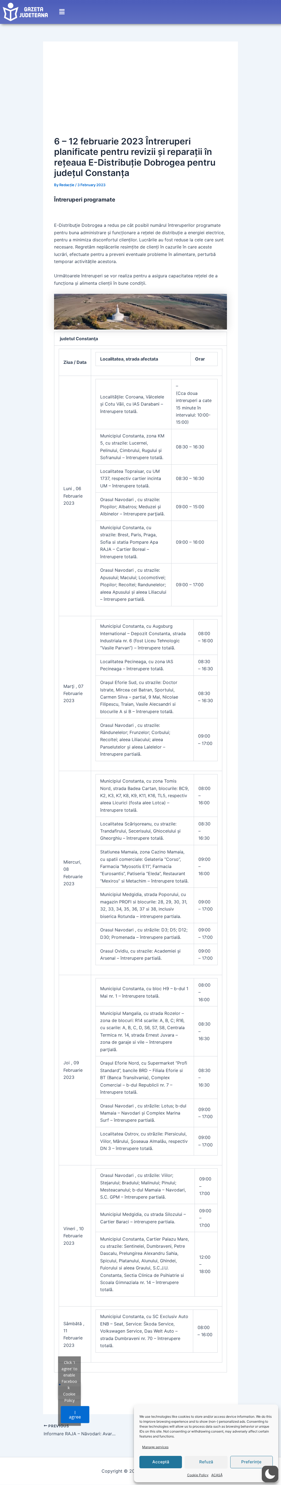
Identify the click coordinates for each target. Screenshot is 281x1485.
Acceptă (160, 1461)
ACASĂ (217, 1475)
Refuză (206, 1461)
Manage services (155, 1447)
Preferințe (251, 1461)
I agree (75, 1414)
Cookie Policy (198, 1475)
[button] (61, 12)
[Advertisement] (140, 93)
